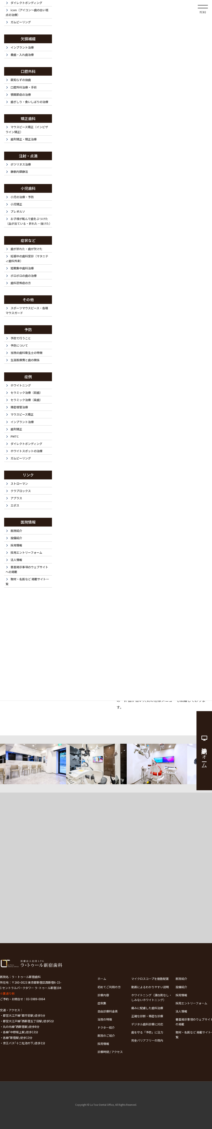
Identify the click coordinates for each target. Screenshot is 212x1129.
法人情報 (16, 560)
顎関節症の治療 (21, 94)
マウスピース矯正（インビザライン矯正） (27, 129)
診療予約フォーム (204, 755)
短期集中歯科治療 (22, 268)
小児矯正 (16, 204)
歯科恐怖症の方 (21, 283)
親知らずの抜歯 (21, 80)
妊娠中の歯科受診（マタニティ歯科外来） (27, 258)
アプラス (16, 498)
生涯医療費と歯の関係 (25, 360)
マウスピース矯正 (22, 414)
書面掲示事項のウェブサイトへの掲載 (27, 569)
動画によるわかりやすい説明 (150, 987)
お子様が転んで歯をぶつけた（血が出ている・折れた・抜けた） (29, 221)
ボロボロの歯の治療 (24, 276)
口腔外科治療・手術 (24, 87)
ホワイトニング (21, 385)
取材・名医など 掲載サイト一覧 (27, 581)
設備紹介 (16, 538)
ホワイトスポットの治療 (26, 451)
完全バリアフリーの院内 (147, 1040)
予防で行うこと (21, 338)
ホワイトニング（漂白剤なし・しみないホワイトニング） (151, 997)
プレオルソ (18, 211)
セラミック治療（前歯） (26, 392)
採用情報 (16, 545)
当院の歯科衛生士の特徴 (26, 353)
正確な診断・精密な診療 (147, 1016)
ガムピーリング (21, 22)
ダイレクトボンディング (26, 444)
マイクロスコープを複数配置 (150, 979)
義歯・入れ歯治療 (22, 55)
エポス (15, 505)
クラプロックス (21, 491)
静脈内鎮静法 (19, 171)
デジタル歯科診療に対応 (147, 1024)
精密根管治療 (19, 407)
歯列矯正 (16, 429)
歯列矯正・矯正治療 (24, 139)
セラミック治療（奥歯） (26, 400)
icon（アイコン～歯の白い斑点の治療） (27, 12)
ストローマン (19, 483)
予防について (19, 345)
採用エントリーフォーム (26, 552)
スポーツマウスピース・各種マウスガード (27, 310)
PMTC (15, 436)
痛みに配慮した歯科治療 (147, 1008)
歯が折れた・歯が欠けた (26, 249)
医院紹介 (16, 531)
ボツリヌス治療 (21, 164)
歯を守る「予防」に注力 (147, 1032)
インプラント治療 (22, 47)
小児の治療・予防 (22, 197)
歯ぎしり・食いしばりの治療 (29, 102)
